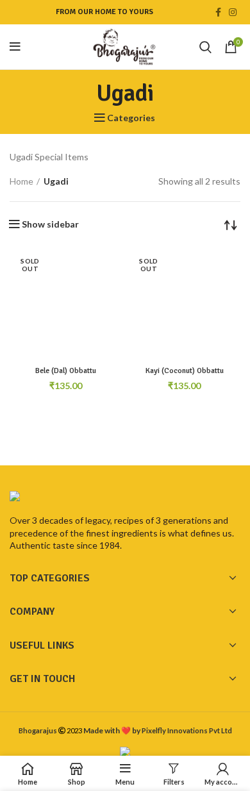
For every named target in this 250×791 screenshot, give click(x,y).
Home (21, 181)
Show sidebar (50, 224)
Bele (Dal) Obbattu (65, 371)
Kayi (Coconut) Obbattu (185, 371)
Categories (131, 117)
